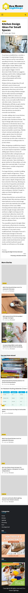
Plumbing (4, 376)
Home (3, 463)
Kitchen (4, 21)
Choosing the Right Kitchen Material (12, 251)
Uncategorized (6, 527)
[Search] (25, 14)
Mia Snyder (11, 290)
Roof (3, 405)
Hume (13, 33)
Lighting (4, 494)
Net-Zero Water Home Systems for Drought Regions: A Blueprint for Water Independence (13, 469)
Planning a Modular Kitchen (18, 254)
